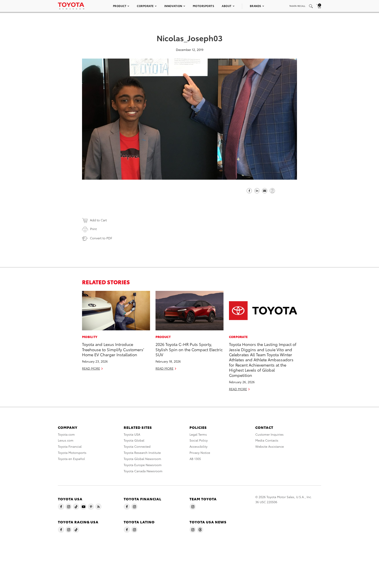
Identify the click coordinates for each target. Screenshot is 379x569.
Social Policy (199, 440)
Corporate (145, 6)
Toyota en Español (71, 458)
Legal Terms (198, 434)
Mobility (89, 337)
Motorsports (203, 6)
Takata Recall (297, 5)
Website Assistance (269, 446)
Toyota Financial (70, 446)
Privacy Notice (200, 452)
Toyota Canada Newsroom (143, 471)
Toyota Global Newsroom (142, 458)
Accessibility (198, 446)
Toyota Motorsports (72, 452)
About (227, 6)
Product (120, 6)
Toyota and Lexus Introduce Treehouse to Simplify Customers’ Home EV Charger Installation (113, 349)
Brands (255, 6)
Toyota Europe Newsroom (143, 465)
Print (93, 229)
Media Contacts (266, 440)
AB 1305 (195, 458)
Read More (91, 368)
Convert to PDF (101, 238)
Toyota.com (66, 434)
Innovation (173, 6)
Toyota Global (134, 440)
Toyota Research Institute (142, 452)
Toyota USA (132, 434)
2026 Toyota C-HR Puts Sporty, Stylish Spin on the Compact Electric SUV (189, 349)
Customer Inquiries (269, 434)
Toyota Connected (137, 446)
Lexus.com (65, 440)
